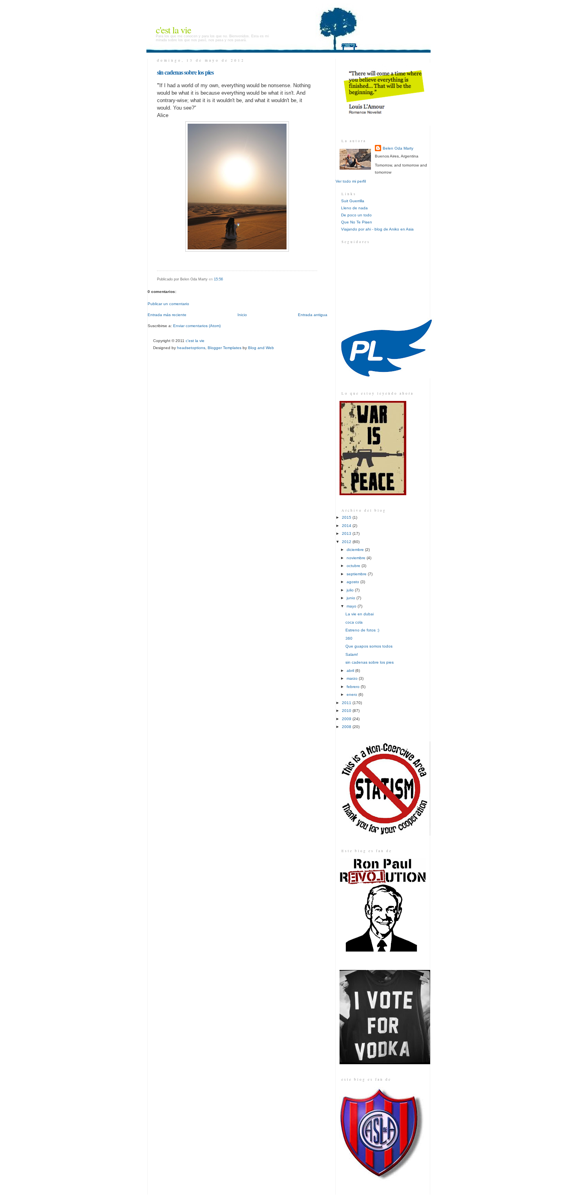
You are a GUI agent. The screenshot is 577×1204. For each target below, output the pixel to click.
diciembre (356, 549)
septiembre (357, 574)
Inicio (242, 315)
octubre (354, 566)
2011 (347, 703)
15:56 (218, 279)
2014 (347, 525)
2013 (347, 533)
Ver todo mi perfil (351, 181)
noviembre (357, 558)
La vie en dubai (359, 614)
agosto (353, 582)
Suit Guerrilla (352, 201)
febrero (354, 686)
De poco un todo (356, 215)
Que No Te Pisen (356, 222)
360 (348, 638)
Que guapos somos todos (369, 646)
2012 (347, 542)
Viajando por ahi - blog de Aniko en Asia (377, 229)
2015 (347, 517)
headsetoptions (191, 348)
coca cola (354, 622)
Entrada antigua (312, 315)
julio (351, 590)
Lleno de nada (354, 208)
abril (351, 670)
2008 (347, 727)
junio (351, 598)
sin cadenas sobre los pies (185, 72)
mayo (352, 606)
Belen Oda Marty (398, 148)
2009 (347, 719)
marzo (353, 678)
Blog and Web (261, 348)
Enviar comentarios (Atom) (197, 326)
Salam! (351, 654)
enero (352, 694)
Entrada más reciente (167, 315)
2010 (347, 710)
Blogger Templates (224, 348)
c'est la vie (173, 30)
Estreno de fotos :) (362, 630)
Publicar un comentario (168, 304)
